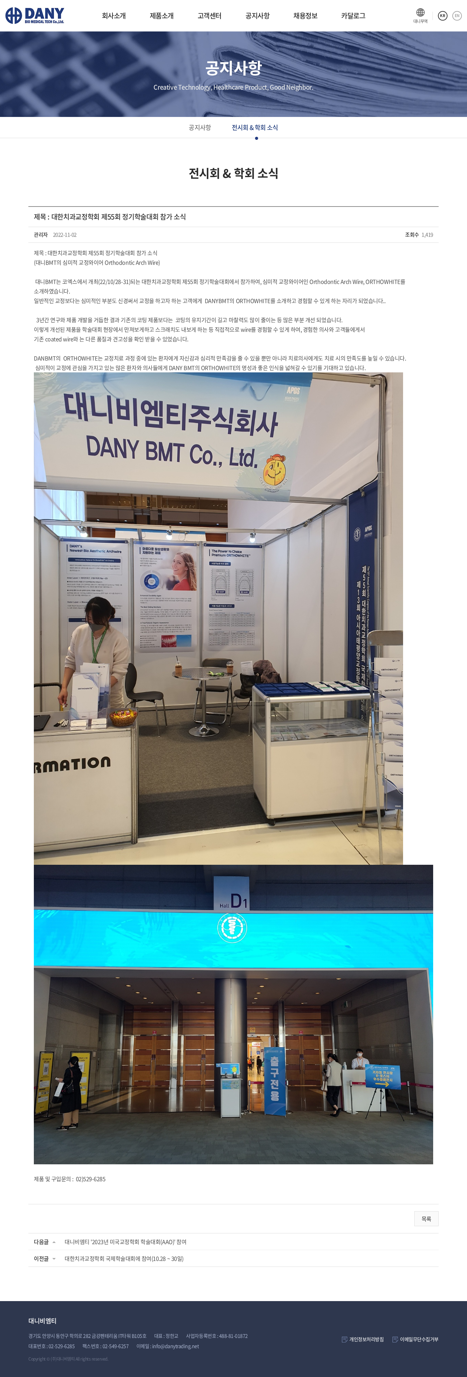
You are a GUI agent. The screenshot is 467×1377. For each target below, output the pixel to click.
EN (457, 15)
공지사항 (257, 16)
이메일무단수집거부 (419, 1339)
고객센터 (210, 16)
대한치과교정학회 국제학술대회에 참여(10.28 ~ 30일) (124, 1258)
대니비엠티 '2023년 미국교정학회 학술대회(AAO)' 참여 (125, 1241)
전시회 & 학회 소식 (255, 127)
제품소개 (162, 16)
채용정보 (305, 16)
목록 (426, 1219)
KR (442, 15)
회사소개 (114, 16)
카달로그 (353, 16)
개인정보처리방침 (366, 1339)
